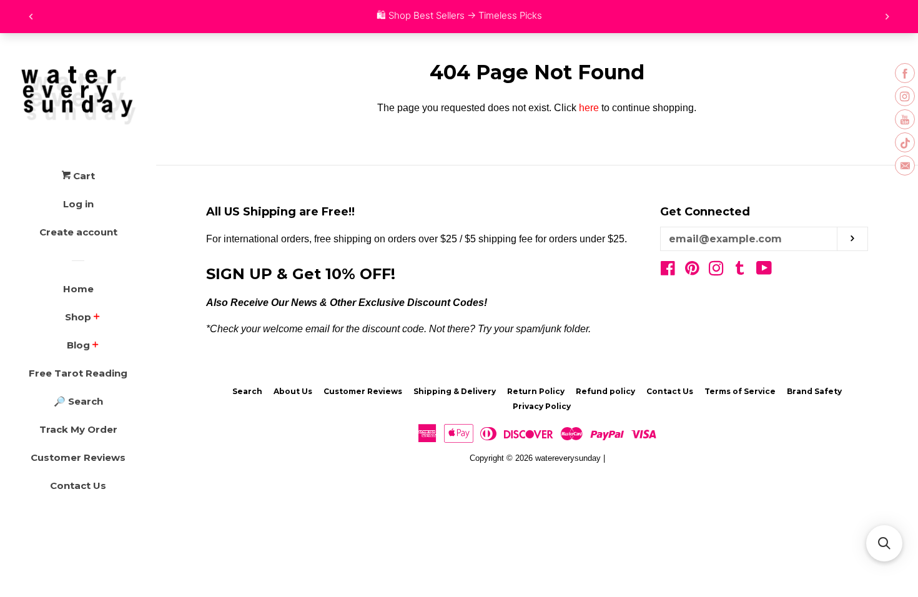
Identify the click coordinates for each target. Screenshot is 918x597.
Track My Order (78, 429)
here (589, 107)
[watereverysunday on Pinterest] (692, 270)
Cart (83, 176)
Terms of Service (740, 391)
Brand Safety (814, 391)
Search (247, 391)
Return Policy (536, 391)
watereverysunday (568, 458)
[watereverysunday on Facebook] (668, 270)
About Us (293, 391)
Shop (78, 317)
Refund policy (605, 391)
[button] (884, 543)
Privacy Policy (542, 406)
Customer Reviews (78, 457)
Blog (78, 345)
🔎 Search (78, 401)
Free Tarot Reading (78, 373)
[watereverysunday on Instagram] (716, 270)
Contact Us (78, 485)
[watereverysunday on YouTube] (764, 270)
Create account (78, 232)
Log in (78, 204)
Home (78, 289)
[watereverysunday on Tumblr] (740, 270)
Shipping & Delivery (454, 391)
